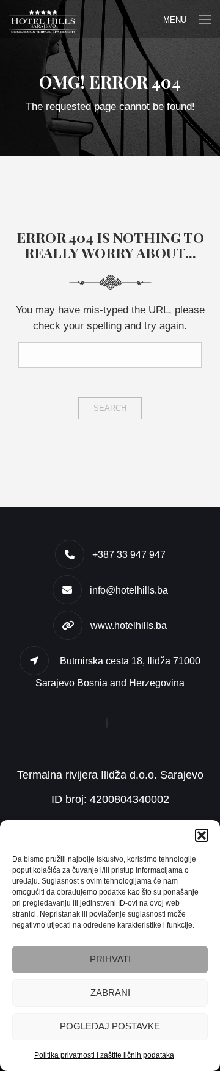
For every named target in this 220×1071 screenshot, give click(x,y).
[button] (202, 835)
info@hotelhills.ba (129, 590)
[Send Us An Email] (110, 723)
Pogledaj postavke (110, 1026)
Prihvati (110, 959)
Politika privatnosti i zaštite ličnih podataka (104, 1055)
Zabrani (110, 992)
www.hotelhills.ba (128, 625)
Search (110, 408)
